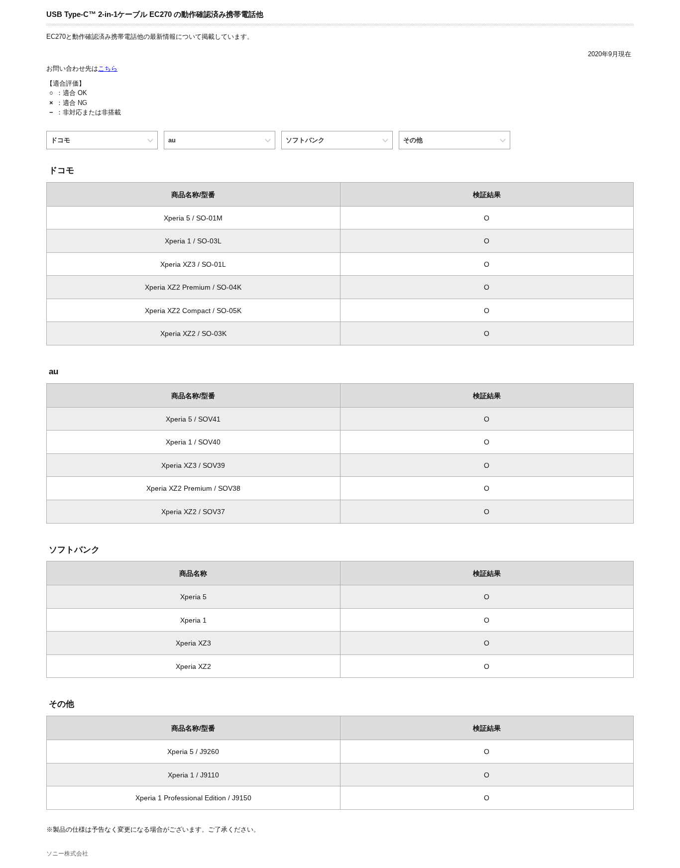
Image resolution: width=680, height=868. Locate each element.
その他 (413, 140)
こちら (107, 68)
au (172, 140)
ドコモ (60, 140)
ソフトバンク (305, 140)
